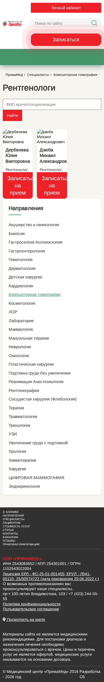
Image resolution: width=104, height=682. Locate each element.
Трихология (19, 425)
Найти (12, 115)
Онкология (19, 355)
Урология (17, 451)
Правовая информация (21, 544)
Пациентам (11, 522)
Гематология (20, 259)
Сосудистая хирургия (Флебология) (43, 399)
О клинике (11, 511)
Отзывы (9, 540)
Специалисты (13, 519)
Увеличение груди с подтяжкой (38, 442)
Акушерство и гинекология (34, 224)
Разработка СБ (90, 674)
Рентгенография (24, 390)
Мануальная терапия (29, 338)
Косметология (22, 303)
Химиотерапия (22, 460)
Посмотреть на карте (25, 619)
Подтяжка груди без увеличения (39, 373)
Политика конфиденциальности (31, 604)
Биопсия (17, 233)
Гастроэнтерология (27, 251)
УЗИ (13, 434)
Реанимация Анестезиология (36, 381)
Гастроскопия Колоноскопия (35, 242)
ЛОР (13, 311)
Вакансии (10, 537)
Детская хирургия (25, 277)
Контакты (10, 533)
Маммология (21, 329)
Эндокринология (24, 486)
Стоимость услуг (16, 526)
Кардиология (21, 285)
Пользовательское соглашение (31, 609)
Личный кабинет (66, 8)
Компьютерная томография (34, 294)
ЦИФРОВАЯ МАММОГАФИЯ (36, 477)
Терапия (16, 407)
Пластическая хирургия (31, 364)
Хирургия (17, 468)
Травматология (23, 416)
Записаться (66, 39)
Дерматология (22, 268)
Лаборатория (21, 320)
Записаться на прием (20, 185)
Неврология (20, 346)
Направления (13, 515)
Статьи (8, 529)
